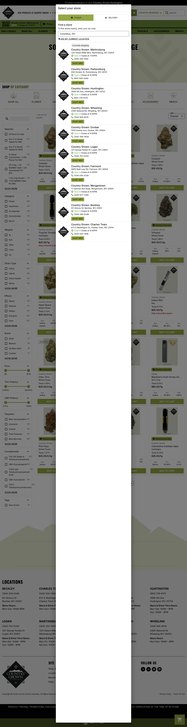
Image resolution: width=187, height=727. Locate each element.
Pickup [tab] (77, 17)
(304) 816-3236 (81, 175)
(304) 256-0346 (81, 214)
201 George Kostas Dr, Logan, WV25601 (89, 150)
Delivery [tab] (113, 17)
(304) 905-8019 (81, 117)
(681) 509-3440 (81, 78)
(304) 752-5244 (81, 156)
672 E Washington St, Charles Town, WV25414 (92, 227)
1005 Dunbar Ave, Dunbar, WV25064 (88, 130)
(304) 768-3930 (81, 136)
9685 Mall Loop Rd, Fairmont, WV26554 (89, 169)
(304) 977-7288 (81, 195)
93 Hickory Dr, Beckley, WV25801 (86, 208)
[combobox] (91, 34)
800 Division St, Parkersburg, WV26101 (89, 72)
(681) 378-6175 (81, 98)
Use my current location (74, 39)
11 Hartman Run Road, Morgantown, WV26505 (92, 188)
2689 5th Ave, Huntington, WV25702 (88, 91)
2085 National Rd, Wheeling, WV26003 (89, 111)
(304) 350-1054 (81, 59)
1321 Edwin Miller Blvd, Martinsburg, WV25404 (92, 52)
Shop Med (77, 63)
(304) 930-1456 (81, 234)
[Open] (127, 34)
